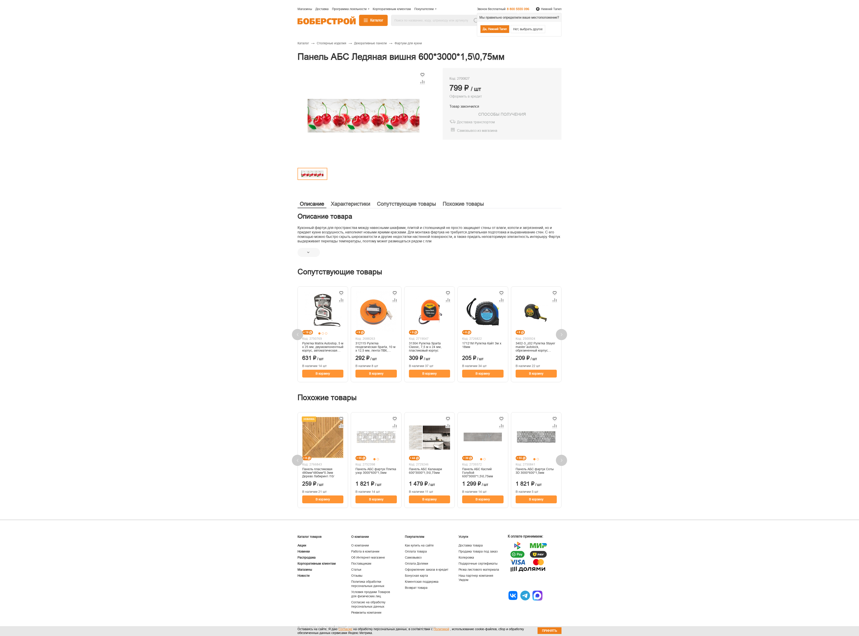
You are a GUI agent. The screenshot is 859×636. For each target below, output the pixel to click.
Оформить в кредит (465, 96)
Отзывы (356, 575)
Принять (549, 630)
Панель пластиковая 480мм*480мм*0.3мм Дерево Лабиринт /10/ (318, 472)
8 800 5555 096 (518, 9)
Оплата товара (416, 551)
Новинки (304, 551)
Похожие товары (463, 204)
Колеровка (466, 557)
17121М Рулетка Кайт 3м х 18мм (481, 345)
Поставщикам (361, 563)
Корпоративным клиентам (317, 563)
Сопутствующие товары (406, 204)
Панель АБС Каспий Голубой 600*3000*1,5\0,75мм (477, 472)
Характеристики (350, 204)
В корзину (323, 373)
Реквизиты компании (366, 612)
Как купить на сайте (419, 545)
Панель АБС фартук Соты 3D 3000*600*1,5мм (535, 470)
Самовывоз (413, 557)
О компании (360, 545)
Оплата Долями (416, 563)
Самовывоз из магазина (477, 130)
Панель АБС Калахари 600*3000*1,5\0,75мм (425, 470)
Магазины (305, 569)
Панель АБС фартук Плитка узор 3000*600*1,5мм (375, 470)
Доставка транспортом (476, 122)
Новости (304, 575)
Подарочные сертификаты (478, 563)
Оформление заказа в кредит (426, 569)
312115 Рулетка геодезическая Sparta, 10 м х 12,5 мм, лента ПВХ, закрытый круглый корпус (375, 346)
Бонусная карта (416, 575)
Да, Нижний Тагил (495, 29)
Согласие (345, 629)
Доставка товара (471, 545)
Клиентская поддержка (421, 581)
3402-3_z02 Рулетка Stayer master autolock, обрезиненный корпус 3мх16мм (535, 346)
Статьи (356, 569)
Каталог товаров (309, 536)
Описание (312, 204)
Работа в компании (365, 551)
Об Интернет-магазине (368, 557)
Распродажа (307, 557)
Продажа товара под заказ (478, 551)
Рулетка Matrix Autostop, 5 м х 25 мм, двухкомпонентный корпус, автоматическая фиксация (322, 346)
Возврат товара (416, 587)
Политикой (441, 629)
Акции (302, 545)
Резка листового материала (479, 569)
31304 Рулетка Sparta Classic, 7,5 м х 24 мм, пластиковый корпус (425, 346)
